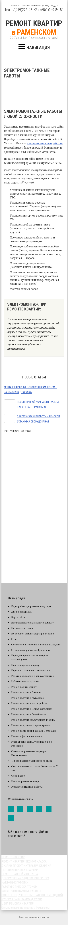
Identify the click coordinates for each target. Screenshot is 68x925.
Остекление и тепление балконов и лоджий (35, 644)
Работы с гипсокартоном (25, 681)
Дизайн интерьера (21, 611)
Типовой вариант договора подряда (31, 760)
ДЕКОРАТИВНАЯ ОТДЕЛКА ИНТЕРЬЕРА (25, 878)
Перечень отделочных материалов (30, 670)
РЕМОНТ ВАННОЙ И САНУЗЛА (19, 874)
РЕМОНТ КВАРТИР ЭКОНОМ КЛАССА (24, 861)
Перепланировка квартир (25, 665)
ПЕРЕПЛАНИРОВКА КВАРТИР (19, 870)
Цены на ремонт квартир (25, 781)
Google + (39, 809)
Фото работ (18, 775)
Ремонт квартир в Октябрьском (28, 714)
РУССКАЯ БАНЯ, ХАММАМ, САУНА (21, 899)
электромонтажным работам (45, 143)
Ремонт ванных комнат (24, 687)
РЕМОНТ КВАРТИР (13, 857)
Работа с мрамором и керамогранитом (32, 676)
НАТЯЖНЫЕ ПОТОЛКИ (14, 882)
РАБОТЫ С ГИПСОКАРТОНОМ (19, 886)
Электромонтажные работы (26, 786)
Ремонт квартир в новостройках (29, 703)
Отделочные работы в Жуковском (30, 650)
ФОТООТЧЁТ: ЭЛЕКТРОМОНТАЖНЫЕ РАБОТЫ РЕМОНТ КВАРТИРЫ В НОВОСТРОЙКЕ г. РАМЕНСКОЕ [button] (35, 539)
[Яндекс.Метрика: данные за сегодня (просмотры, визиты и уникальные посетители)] (16, 845)
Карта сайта (18, 617)
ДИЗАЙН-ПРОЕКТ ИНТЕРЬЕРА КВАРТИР (26, 865)
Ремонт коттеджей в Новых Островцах (33, 730)
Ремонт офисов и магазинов (27, 736)
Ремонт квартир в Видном (26, 692)
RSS (11, 818)
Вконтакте (20, 809)
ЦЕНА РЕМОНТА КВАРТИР (17, 903)
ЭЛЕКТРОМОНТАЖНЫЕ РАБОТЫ (21, 891)
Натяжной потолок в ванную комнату (32, 622)
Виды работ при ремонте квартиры (31, 606)
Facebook (11, 809)
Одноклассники (48, 809)
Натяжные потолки (22, 628)
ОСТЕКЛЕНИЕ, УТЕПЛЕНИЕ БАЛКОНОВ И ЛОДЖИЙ (32, 895)
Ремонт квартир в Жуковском (27, 698)
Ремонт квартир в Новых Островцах (31, 709)
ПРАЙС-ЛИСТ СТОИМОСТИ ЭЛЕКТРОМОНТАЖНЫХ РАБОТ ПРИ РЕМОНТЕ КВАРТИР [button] (34, 495)
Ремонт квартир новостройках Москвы (33, 720)
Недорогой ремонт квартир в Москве (32, 633)
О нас (14, 639)
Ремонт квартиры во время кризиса (30, 725)
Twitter (30, 809)
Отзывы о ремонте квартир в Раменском (25, 907)
